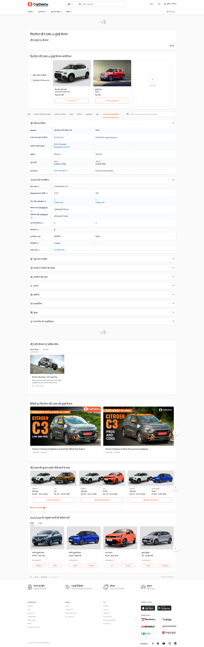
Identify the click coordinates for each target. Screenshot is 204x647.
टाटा (55, 489)
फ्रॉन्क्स (38, 565)
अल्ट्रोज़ (165, 565)
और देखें (171, 46)
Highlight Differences (41, 80)
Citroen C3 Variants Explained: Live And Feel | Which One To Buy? (58, 449)
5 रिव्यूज (103, 164)
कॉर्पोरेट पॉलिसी (31, 620)
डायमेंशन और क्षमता (60, 114)
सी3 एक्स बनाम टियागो (102, 500)
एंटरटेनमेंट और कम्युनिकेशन (111, 114)
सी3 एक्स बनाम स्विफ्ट (150, 500)
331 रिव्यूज (62, 164)
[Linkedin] (175, 644)
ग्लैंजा (55, 565)
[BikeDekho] (148, 619)
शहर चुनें (171, 12)
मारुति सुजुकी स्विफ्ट (75, 552)
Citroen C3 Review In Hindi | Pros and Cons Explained (126, 449)
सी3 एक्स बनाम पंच (53, 500)
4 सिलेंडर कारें (100, 202)
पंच (55, 491)
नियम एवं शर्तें (31, 613)
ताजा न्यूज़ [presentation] (46, 349)
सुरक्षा (97, 114)
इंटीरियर (79, 114)
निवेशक (30, 624)
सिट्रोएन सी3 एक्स (61, 89)
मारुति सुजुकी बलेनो (38, 552)
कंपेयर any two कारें (36, 508)
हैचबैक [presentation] (32, 523)
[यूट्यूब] (163, 644)
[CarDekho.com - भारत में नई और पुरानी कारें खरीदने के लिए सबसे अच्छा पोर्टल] (38, 4)
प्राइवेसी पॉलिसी (32, 617)
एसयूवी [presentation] (40, 523)
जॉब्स (29, 610)
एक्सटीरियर (89, 114)
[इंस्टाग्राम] (170, 644)
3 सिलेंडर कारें (58, 202)
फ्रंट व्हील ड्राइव (59, 250)
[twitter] (158, 644)
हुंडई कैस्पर (98, 89)
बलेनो (75, 565)
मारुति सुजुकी (155, 489)
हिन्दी (151, 4)
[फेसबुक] (152, 644)
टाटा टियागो (108, 552)
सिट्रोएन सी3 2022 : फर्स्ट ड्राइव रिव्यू (44, 377)
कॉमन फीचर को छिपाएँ (39, 75)
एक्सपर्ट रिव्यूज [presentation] (34, 349)
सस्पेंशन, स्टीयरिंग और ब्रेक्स (42, 114)
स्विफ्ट (154, 491)
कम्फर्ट (71, 114)
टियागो (105, 491)
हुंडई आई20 (145, 552)
